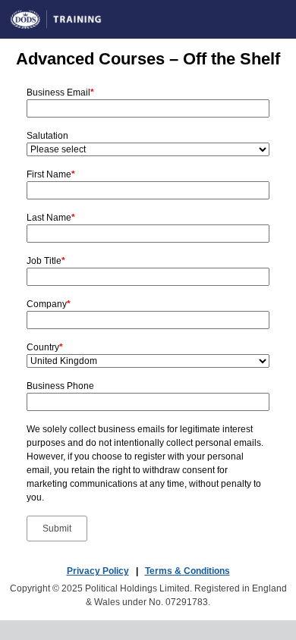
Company (49, 304)
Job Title (46, 261)
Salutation (47, 135)
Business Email (60, 92)
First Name (51, 174)
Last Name (51, 217)
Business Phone (60, 386)
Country (45, 347)
